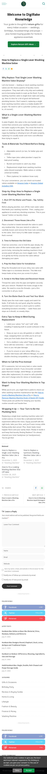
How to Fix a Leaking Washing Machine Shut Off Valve (11, 469)
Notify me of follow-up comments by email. (20, 575)
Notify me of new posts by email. (16, 580)
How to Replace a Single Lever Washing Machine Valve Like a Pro (10, 454)
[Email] (11, 68)
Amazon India (22, 183)
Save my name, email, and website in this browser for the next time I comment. (23, 570)
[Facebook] (3, 68)
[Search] (43, 4)
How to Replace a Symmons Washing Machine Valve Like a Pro (32, 454)
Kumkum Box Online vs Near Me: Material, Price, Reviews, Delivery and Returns (21, 632)
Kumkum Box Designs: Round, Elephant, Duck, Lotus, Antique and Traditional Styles (22, 643)
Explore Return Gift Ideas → (23, 44)
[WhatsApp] (9, 68)
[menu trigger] (5, 4)
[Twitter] (6, 68)
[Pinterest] (23, 618)
